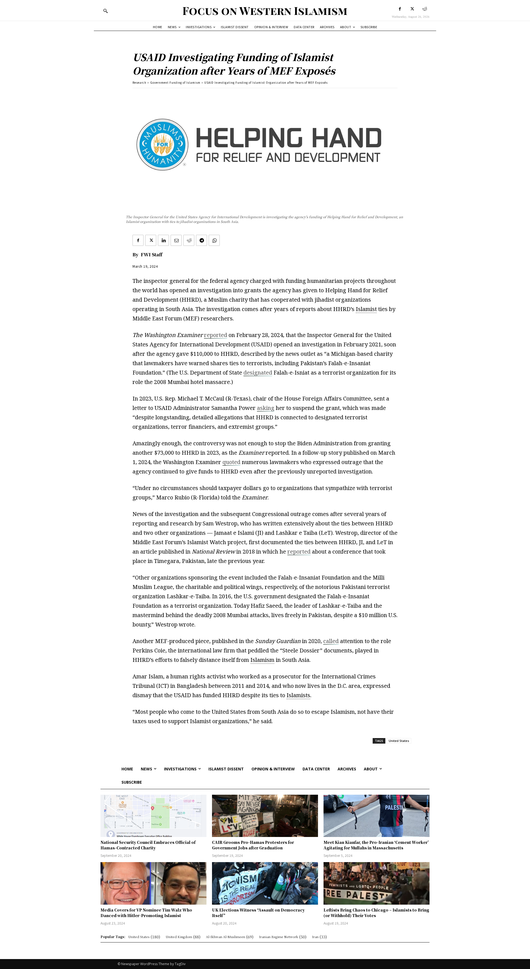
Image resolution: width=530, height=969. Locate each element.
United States (399, 741)
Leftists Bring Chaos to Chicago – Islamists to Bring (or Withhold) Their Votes (376, 912)
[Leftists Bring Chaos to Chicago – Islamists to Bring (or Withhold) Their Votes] (377, 883)
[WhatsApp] (214, 240)
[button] (105, 11)
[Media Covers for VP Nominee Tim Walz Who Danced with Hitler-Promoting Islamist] (153, 883)
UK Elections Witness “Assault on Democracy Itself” (258, 912)
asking (265, 408)
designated (257, 372)
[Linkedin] (163, 240)
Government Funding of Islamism (175, 82)
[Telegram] (201, 240)
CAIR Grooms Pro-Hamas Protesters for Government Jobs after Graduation (253, 844)
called (331, 641)
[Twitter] (412, 9)
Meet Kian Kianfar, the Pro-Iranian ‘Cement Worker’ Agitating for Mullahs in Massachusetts (376, 844)
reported (215, 335)
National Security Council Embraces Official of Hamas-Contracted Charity (147, 844)
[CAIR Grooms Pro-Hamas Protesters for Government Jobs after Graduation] (265, 816)
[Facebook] (400, 9)
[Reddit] (425, 9)
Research (139, 82)
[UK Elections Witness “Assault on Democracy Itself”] (265, 883)
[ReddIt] (188, 240)
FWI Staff (151, 254)
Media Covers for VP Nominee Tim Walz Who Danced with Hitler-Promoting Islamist (146, 912)
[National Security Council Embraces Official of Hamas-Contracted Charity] (153, 816)
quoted (231, 462)
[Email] (176, 240)
